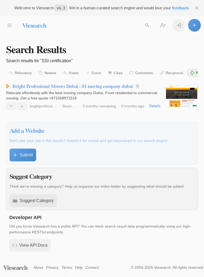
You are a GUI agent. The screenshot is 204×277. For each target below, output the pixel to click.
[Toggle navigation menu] (9, 25)
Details (154, 106)
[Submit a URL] (194, 25)
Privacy (52, 267)
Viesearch (34, 25)
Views (74, 73)
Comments (144, 73)
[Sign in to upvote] (11, 106)
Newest (50, 73)
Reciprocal (174, 73)
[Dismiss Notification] (196, 8)
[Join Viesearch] (162, 25)
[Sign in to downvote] (22, 106)
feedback (180, 8)
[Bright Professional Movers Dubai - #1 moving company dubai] (182, 96)
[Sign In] (178, 25)
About (38, 267)
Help (79, 267)
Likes (118, 73)
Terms (67, 267)
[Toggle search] (147, 25)
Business (70, 106)
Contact (92, 267)
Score (96, 73)
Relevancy (23, 73)
